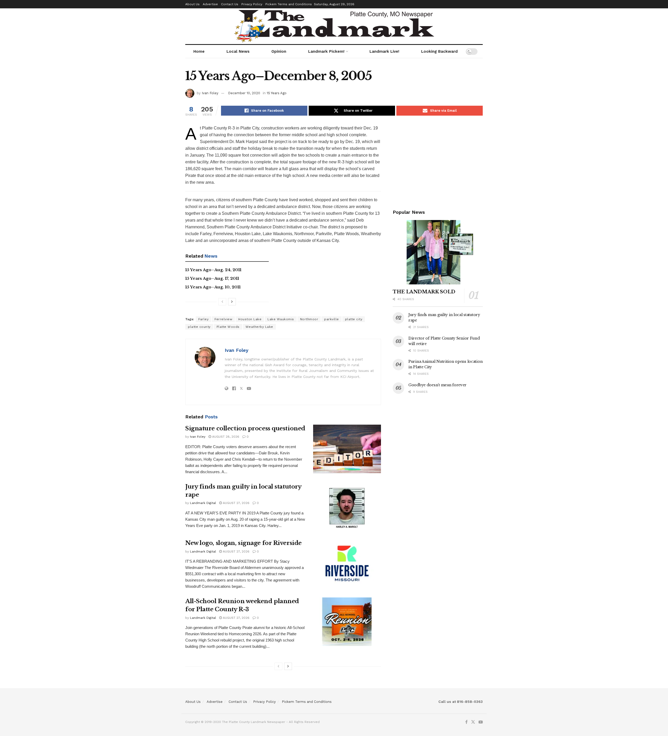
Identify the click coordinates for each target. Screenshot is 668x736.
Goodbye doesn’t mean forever (437, 385)
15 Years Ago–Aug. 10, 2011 (213, 286)
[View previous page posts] (222, 301)
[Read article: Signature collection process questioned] (347, 449)
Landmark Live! (384, 51)
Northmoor (309, 319)
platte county (199, 327)
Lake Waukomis (280, 319)
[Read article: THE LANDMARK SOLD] (438, 252)
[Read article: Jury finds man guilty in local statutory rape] (347, 507)
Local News (237, 51)
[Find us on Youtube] (481, 722)
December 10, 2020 (244, 93)
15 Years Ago (277, 93)
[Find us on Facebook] (466, 722)
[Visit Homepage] (334, 26)
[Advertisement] (438, 161)
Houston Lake (249, 319)
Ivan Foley (210, 93)
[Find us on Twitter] (473, 722)
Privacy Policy (251, 4)
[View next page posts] (232, 301)
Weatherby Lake (259, 327)
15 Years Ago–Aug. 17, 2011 (212, 278)
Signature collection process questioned (245, 428)
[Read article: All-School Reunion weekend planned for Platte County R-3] (347, 621)
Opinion (278, 51)
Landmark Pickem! (326, 51)
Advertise (210, 4)
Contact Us (229, 4)
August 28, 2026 (225, 436)
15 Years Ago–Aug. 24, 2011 (213, 269)
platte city (353, 319)
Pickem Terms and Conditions (288, 4)
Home (199, 51)
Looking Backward (439, 51)
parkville (331, 319)
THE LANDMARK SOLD (424, 292)
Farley (203, 319)
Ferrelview (223, 319)
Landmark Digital (203, 503)
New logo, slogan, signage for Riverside (243, 543)
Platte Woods (228, 327)
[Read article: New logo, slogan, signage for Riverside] (347, 563)
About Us (192, 4)
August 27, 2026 (235, 503)
